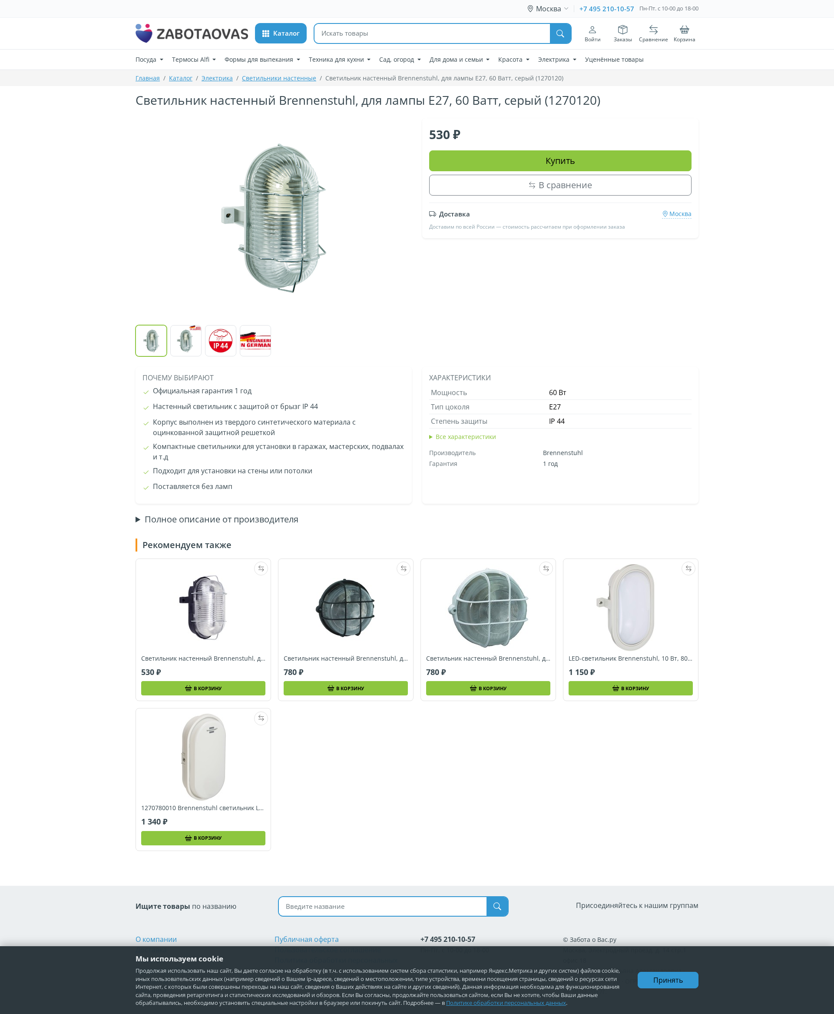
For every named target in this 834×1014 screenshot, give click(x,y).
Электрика (217, 78)
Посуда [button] (147, 59)
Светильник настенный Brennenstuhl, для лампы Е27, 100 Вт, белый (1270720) (488, 658)
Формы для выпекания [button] (260, 59)
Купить (560, 160)
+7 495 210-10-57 (606, 8)
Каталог (180, 78)
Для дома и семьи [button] (457, 59)
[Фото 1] (151, 340)
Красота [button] (511, 59)
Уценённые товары (614, 59)
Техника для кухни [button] (337, 59)
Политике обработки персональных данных (506, 1003)
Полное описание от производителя (221, 519)
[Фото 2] (186, 340)
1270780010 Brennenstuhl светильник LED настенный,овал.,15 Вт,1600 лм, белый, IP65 (203, 808)
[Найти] (560, 33)
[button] (281, 33)
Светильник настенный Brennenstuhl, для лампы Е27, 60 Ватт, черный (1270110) (203, 658)
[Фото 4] (255, 340)
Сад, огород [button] (397, 59)
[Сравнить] (261, 568)
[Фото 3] (220, 340)
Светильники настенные (279, 78)
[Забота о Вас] (192, 33)
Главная (148, 78)
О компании (156, 939)
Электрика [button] (554, 59)
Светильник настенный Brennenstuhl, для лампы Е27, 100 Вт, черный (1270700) (346, 658)
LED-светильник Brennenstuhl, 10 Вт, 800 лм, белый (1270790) (631, 658)
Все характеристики (466, 436)
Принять (668, 980)
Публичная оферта (307, 939)
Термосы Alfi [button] (191, 59)
